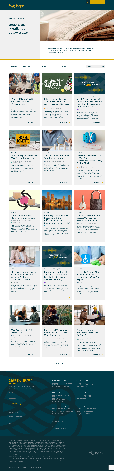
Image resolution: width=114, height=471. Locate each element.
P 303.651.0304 (81, 398)
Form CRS (12, 423)
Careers (92, 6)
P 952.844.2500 (57, 388)
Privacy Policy (14, 412)
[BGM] (96, 456)
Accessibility (14, 419)
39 (63, 363)
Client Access (97, 1)
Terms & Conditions (16, 416)
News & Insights (81, 6)
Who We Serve (68, 6)
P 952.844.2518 (81, 386)
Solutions (57, 6)
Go (103, 66)
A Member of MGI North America (32, 467)
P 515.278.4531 (57, 413)
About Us (49, 6)
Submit (14, 404)
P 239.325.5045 (57, 401)
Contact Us (101, 6)
